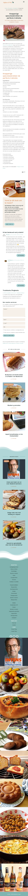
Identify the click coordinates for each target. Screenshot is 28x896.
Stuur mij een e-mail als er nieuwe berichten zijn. (14, 332)
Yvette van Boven (11, 491)
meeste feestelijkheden (8, 45)
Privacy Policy (14, 629)
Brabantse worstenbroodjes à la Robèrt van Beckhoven (14, 375)
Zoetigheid (15, 8)
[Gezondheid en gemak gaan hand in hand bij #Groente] (14, 680)
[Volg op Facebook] (11, 636)
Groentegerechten (14, 589)
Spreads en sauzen (14, 609)
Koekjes (6, 413)
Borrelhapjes (14, 571)
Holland (11, 20)
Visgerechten (14, 613)
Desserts (14, 579)
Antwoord (21, 255)
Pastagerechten (14, 595)
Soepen (14, 607)
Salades (14, 602)
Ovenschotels (14, 593)
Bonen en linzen (14, 569)
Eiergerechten (14, 587)
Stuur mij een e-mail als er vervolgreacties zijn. (14, 330)
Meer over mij (9, 224)
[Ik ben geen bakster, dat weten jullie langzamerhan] (14, 736)
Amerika (6, 384)
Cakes (6, 491)
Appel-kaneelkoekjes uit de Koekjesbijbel (14, 435)
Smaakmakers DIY (14, 605)
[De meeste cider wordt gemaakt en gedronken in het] (14, 878)
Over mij (14, 622)
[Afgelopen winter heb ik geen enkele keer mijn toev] (14, 708)
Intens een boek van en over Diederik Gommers (14, 483)
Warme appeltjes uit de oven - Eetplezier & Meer (14, 292)
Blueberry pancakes (14, 405)
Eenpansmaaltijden (14, 585)
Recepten (10, 8)
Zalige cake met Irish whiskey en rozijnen (14, 513)
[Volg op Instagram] (14, 636)
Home (6, 8)
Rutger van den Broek (18, 20)
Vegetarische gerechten (14, 611)
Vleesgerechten (14, 615)
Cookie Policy (14, 631)
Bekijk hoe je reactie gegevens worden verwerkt (13, 343)
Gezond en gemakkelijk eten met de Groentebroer (14, 544)
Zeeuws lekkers (8, 522)
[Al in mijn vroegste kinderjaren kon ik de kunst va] (14, 793)
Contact (14, 625)
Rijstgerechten (14, 599)
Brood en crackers (8, 353)
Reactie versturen (9, 335)
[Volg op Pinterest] (17, 636)
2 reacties (17, 22)
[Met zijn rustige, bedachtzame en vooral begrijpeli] (14, 652)
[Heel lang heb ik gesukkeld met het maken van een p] (14, 849)
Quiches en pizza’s (14, 597)
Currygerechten (14, 577)
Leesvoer (6, 461)
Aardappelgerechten (14, 567)
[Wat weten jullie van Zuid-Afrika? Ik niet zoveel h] (14, 765)
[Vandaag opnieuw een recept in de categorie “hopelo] (14, 821)
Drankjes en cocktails (14, 581)
